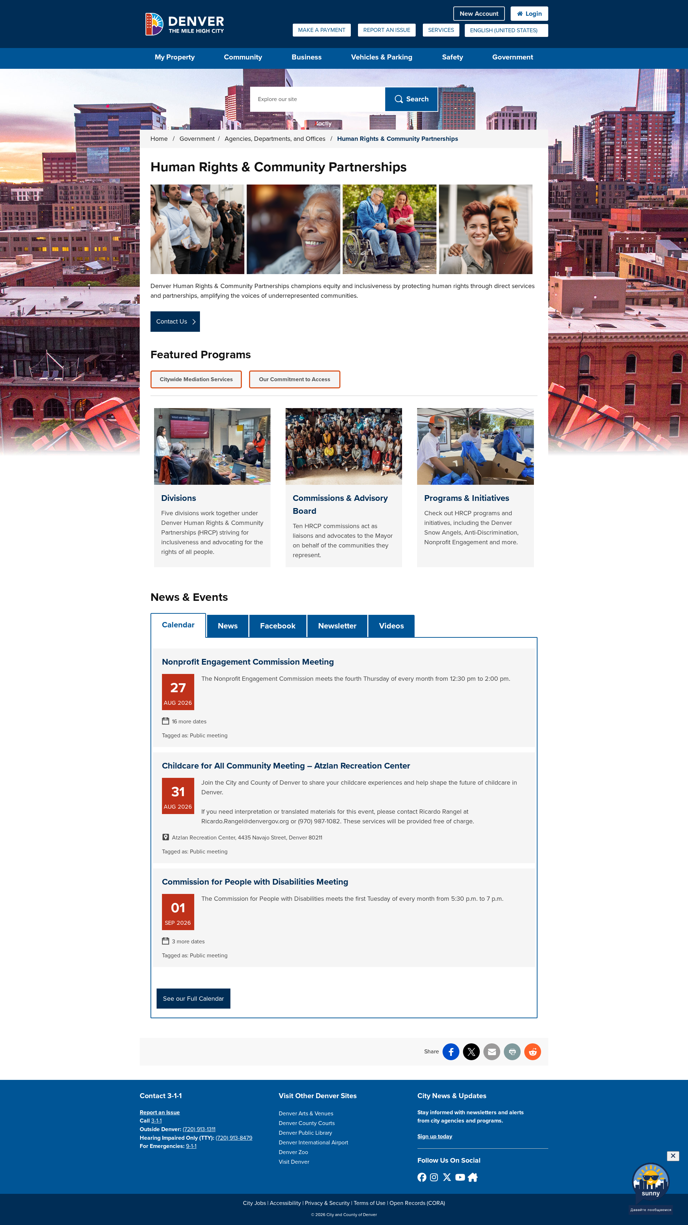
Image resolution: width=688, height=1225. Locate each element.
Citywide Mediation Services (196, 379)
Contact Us (171, 321)
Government (512, 57)
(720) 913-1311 (199, 1129)
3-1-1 (156, 1121)
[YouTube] (459, 1177)
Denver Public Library (305, 1133)
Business (307, 57)
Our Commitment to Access (294, 379)
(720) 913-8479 (234, 1138)
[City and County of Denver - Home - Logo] (184, 24)
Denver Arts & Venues (306, 1113)
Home (159, 139)
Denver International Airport (313, 1142)
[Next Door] (472, 1177)
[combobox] (506, 30)
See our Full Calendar (193, 999)
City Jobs (254, 1203)
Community (243, 57)
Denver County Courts (307, 1123)
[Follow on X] (447, 1177)
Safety (452, 57)
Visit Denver (294, 1162)
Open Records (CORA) (417, 1203)
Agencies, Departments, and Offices (276, 139)
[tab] (178, 625)
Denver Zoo (293, 1152)
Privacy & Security (327, 1203)
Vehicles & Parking (381, 57)
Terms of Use (370, 1203)
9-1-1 (191, 1146)
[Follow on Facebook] (421, 1177)
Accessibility (285, 1203)
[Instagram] (434, 1177)
